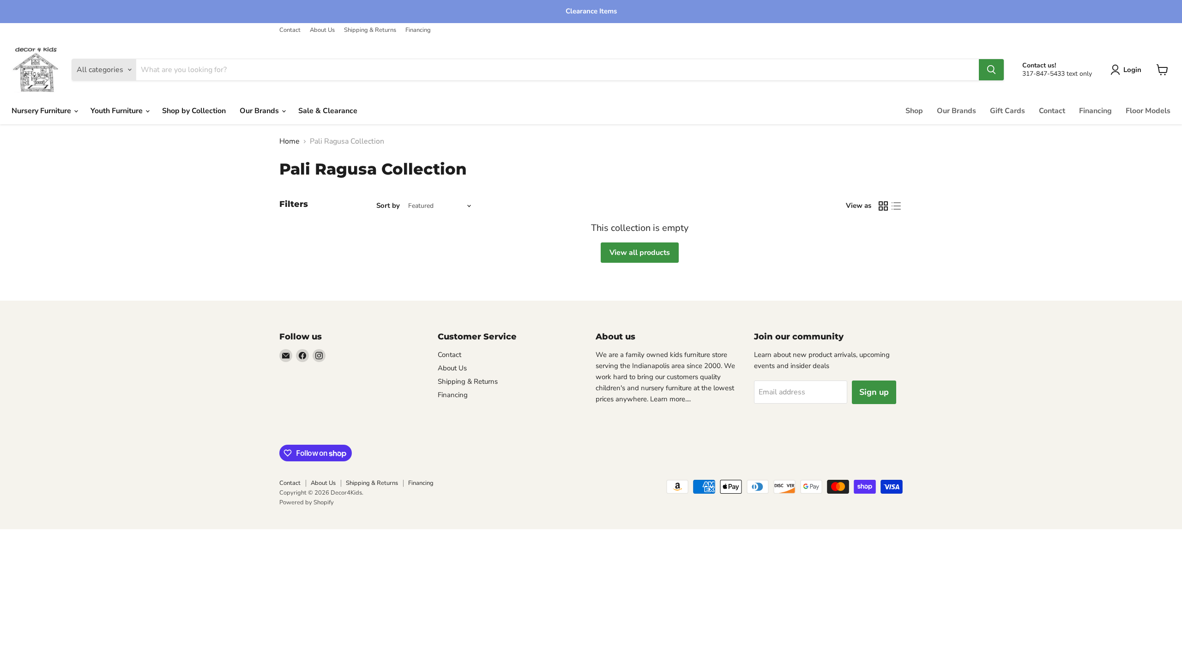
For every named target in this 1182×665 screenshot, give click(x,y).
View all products (639, 253)
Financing (418, 30)
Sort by (388, 206)
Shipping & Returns (370, 30)
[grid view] (883, 206)
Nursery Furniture (42, 111)
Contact (290, 30)
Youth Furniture (117, 111)
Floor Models (1148, 111)
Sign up (874, 392)
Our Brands (260, 111)
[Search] (991, 69)
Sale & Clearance (327, 111)
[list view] (896, 206)
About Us (322, 30)
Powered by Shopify (306, 502)
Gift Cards (1007, 111)
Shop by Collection (194, 111)
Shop (914, 111)
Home (289, 141)
